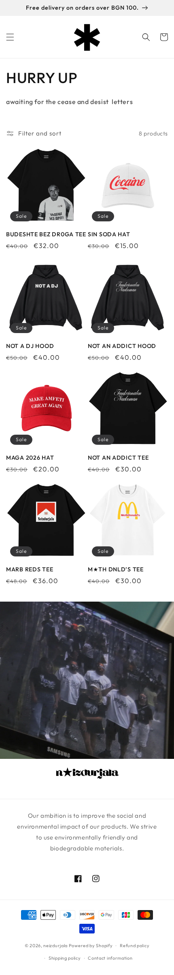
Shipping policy (65, 958)
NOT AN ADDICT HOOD (122, 346)
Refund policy (134, 945)
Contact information (110, 958)
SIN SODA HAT (109, 234)
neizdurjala (55, 945)
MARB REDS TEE (29, 569)
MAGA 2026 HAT (30, 457)
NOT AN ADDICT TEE (118, 457)
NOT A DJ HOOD (30, 346)
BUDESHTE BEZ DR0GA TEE (46, 234)
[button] (10, 37)
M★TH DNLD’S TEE (116, 569)
